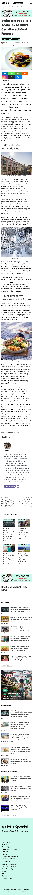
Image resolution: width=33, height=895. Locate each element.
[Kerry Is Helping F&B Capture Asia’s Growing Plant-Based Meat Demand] (5, 761)
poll (6, 364)
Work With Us (6, 862)
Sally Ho (7, 451)
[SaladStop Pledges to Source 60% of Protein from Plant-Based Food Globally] (5, 619)
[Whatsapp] (11, 73)
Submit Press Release (9, 864)
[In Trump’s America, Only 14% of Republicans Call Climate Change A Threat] (5, 779)
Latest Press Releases (9, 866)
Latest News (6, 842)
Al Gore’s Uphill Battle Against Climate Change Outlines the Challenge (19, 807)
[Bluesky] (18, 77)
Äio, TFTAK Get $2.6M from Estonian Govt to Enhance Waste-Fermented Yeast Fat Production (21, 628)
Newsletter (5, 844)
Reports (4, 854)
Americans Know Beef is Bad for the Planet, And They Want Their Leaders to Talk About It (20, 798)
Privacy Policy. (15, 891)
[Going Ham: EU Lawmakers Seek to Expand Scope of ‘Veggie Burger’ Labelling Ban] (5, 658)
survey (26, 374)
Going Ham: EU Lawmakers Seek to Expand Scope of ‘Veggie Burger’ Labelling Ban (20, 658)
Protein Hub (24, 418)
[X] (11, 77)
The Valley (21, 133)
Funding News (21, 519)
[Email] (18, 73)
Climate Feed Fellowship (10, 856)
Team (4, 873)
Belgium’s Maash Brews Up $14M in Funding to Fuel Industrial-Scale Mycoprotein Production (20, 638)
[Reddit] (25, 73)
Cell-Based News (6, 38)
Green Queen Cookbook (10, 859)
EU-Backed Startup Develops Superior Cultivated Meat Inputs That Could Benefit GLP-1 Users (20, 609)
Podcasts (5, 852)
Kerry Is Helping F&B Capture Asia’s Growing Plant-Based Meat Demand (20, 761)
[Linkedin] (5, 73)
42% (11, 282)
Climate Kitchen (7, 878)
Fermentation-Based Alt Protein (10, 39)
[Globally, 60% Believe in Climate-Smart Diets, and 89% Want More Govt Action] (5, 788)
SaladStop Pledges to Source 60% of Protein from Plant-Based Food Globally (21, 619)
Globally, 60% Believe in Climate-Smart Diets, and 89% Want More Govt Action (20, 788)
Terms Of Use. (23, 891)
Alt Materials (16, 38)
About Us (5, 871)
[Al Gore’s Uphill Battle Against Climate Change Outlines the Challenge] (5, 808)
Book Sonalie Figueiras (9, 869)
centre (23, 411)
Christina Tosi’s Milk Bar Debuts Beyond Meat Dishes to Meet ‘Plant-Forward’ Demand (20, 648)
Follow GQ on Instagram (10, 849)
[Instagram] (5, 77)
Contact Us (6, 876)
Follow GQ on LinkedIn (9, 847)
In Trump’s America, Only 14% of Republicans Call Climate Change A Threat (20, 778)
